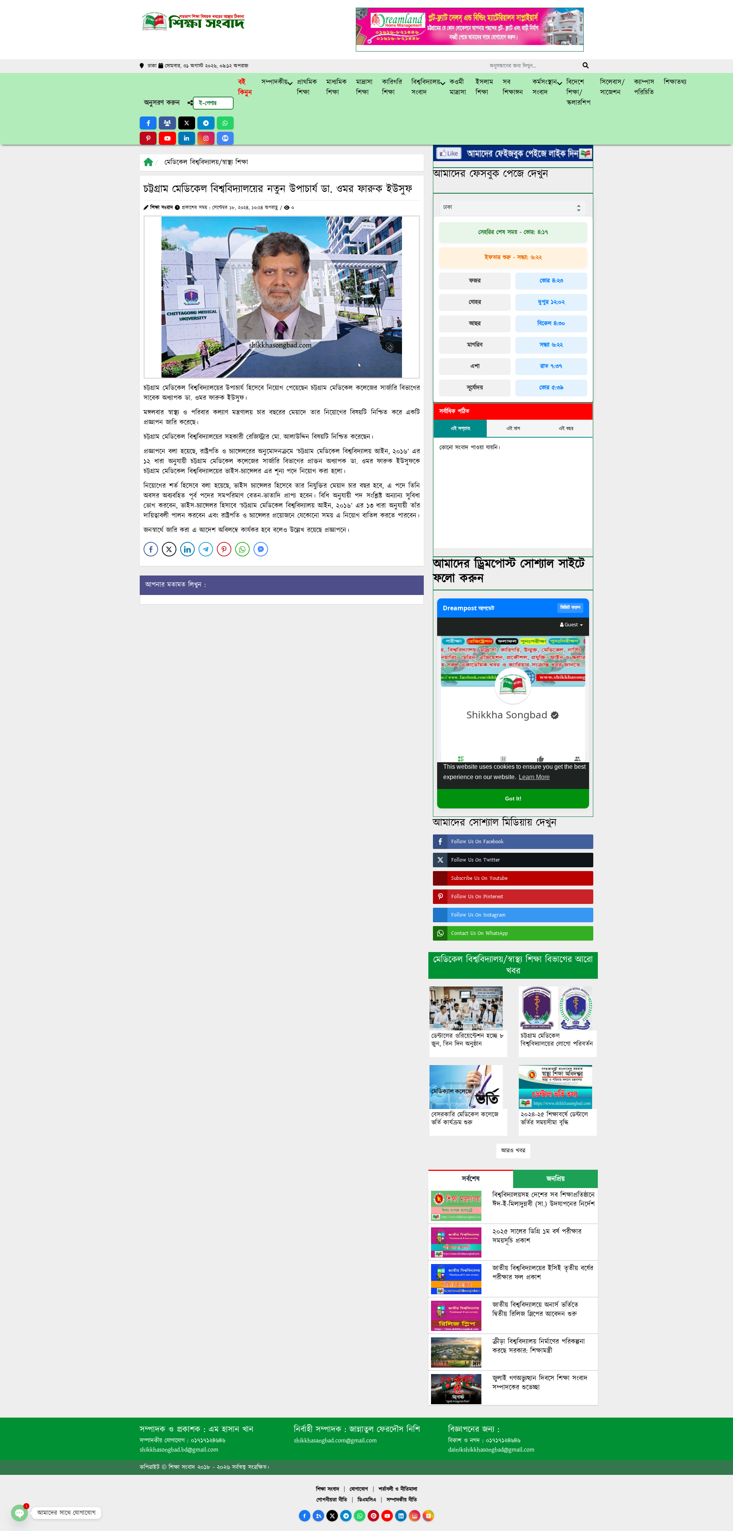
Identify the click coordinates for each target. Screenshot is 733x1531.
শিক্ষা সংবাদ (327, 1489)
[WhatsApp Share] (242, 549)
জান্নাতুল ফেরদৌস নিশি (383, 1430)
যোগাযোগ (359, 1489)
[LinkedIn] (401, 1515)
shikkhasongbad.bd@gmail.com (179, 1449)
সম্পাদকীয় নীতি (402, 1500)
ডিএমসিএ (367, 1500)
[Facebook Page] (304, 1515)
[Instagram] (414, 1515)
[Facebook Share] (151, 549)
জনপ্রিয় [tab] (556, 1179)
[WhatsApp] (359, 1515)
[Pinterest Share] (224, 549)
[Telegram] (346, 1515)
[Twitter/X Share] (169, 549)
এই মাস (513, 428)
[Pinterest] (373, 1515)
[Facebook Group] (318, 1515)
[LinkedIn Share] (187, 549)
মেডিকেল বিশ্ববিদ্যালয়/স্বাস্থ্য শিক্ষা (206, 163)
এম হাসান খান (229, 1430)
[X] (332, 1515)
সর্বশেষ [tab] (471, 1179)
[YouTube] (387, 1515)
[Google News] (428, 1515)
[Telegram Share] (206, 549)
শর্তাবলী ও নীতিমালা (398, 1489)
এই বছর (566, 428)
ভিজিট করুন (570, 608)
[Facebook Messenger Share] (260, 549)
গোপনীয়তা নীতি (331, 1500)
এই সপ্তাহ (460, 428)
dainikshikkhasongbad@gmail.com (491, 1449)
